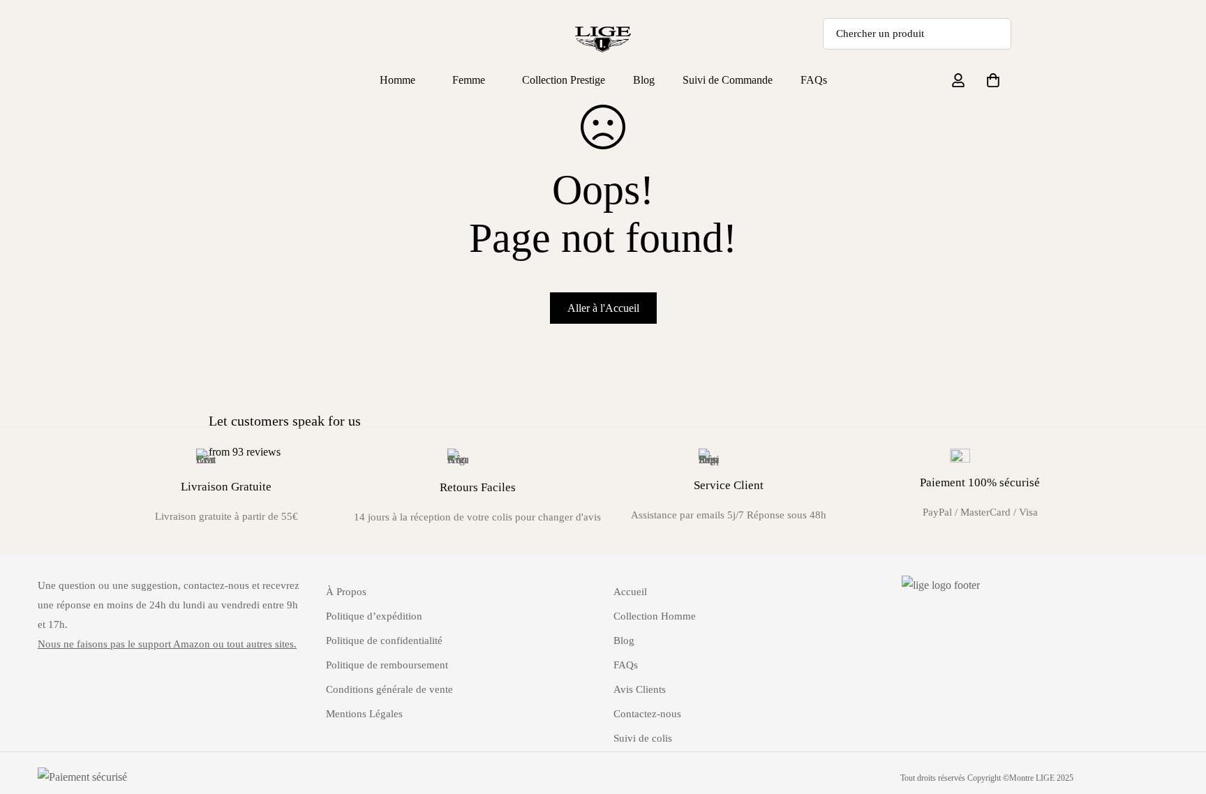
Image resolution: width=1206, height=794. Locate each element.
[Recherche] (995, 34)
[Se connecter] (958, 80)
